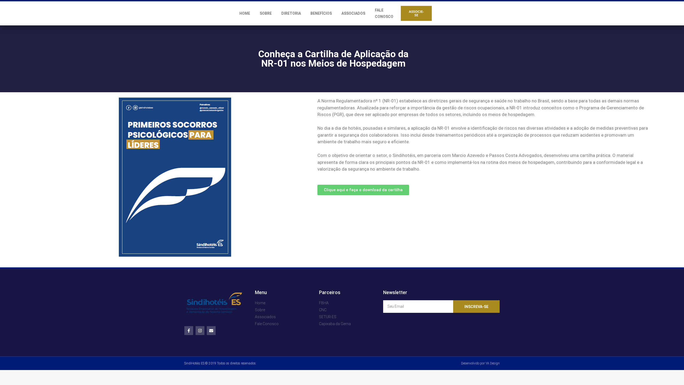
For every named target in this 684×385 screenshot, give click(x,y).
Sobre (266, 13)
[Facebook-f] (188, 330)
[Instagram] (200, 330)
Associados (353, 13)
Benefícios (321, 13)
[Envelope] (211, 330)
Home (244, 13)
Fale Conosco (384, 13)
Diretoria (291, 13)
